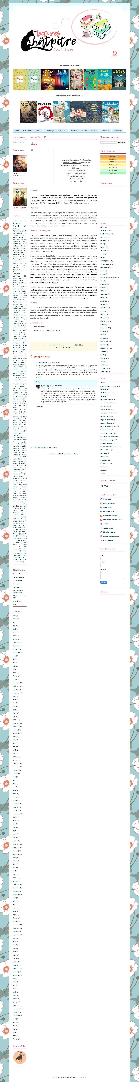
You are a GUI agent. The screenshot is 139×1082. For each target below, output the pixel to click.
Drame (102, 271)
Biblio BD (38, 131)
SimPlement (113, 165)
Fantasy (102, 288)
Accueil (17, 131)
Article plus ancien (51, 447)
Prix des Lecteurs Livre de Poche (18, 592)
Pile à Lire (84, 131)
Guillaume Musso (18, 364)
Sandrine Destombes (20, 517)
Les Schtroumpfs (105, 430)
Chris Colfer (18, 302)
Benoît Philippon (18, 278)
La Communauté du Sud (107, 413)
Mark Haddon (16, 448)
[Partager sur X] (78, 345)
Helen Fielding (20, 371)
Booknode (113, 159)
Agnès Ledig (17, 231)
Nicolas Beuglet (18, 476)
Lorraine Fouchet (18, 431)
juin (14, 622)
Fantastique (104, 284)
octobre (15, 649)
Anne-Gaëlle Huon (18, 254)
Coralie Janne (18, 321)
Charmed (103, 396)
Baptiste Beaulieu (18, 269)
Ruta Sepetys (20, 510)
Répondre (39, 377)
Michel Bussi (18, 465)
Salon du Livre (17, 601)
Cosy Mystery (104, 267)
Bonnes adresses (18, 574)
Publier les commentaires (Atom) (68, 454)
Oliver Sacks (23, 480)
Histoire (102, 291)
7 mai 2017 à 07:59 (54, 363)
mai (14, 626)
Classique (103, 251)
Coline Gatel (19, 317)
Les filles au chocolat (106, 443)
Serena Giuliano (18, 521)
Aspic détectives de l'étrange (109, 386)
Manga (102, 314)
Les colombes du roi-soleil (108, 436)
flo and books (107, 499)
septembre (16, 652)
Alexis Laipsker (18, 237)
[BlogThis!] (76, 345)
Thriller (102, 362)
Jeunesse (103, 301)
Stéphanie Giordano (21, 538)
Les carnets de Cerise (107, 433)
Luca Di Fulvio (18, 435)
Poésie (102, 335)
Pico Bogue (104, 460)
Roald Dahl (23, 508)
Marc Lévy (19, 442)
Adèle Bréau (17, 221)
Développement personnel (108, 277)
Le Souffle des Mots (109, 540)
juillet (14, 619)
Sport (102, 355)
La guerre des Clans (106, 420)
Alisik (102, 383)
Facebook (113, 167)
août (14, 616)
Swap (14, 604)
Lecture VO (103, 304)
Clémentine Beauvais (20, 315)
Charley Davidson (105, 393)
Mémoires (103, 318)
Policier (102, 331)
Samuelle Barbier (18, 514)
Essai (101, 281)
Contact (113, 173)
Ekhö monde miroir (106, 403)
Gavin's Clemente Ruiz (20, 358)
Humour (102, 298)
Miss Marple (104, 457)
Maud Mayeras (19, 459)
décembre (16, 642)
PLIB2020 (16, 584)
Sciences (103, 351)
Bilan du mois (62, 131)
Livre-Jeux (103, 311)
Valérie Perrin (23, 551)
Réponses (41, 382)
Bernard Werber (18, 282)
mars (14, 632)
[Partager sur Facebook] (80, 345)
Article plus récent (35, 447)
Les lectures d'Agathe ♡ (110, 516)
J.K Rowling (16, 377)
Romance (103, 345)
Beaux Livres (104, 237)
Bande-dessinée (67, 348)
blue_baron (70, 1077)
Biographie (103, 240)
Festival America (18, 581)
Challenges (94, 131)
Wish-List (74, 131)
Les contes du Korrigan (107, 440)
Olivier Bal (16, 485)
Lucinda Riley (18, 437)
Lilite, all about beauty (109, 532)
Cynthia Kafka (17, 324)
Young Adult (104, 372)
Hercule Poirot (104, 406)
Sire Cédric (16, 523)
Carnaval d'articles (18, 577)
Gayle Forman (19, 360)
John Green (16, 388)
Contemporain (104, 261)
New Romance (104, 321)
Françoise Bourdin (18, 354)
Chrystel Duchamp (18, 306)
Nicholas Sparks (18, 474)
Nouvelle (103, 325)
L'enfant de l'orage (106, 410)
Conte (102, 257)
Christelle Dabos (18, 304)
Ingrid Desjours (18, 373)
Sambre (102, 467)
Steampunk (103, 358)
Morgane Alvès (18, 467)
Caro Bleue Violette (42, 363)
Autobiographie (105, 230)
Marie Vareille (18, 444)
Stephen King (23, 536)
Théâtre (102, 365)
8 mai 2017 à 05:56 (56, 386)
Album (102, 227)
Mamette (103, 453)
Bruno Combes (17, 287)
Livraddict (113, 156)
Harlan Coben (20, 369)
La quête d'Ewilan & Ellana (108, 426)
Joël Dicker (23, 394)
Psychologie (104, 341)
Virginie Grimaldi (20, 560)
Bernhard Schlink (18, 284)
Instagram (113, 170)
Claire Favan (17, 308)
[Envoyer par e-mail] (74, 345)
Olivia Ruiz (20, 482)
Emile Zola (23, 338)
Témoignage (104, 368)
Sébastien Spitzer (21, 540)
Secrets (102, 470)
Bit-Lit (102, 244)
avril (14, 629)
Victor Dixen (18, 553)
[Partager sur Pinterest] (82, 345)
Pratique (103, 338)
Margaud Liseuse (108, 528)
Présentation (117, 131)
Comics (102, 254)
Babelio (113, 162)
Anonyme (15, 256)
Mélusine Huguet (18, 472)
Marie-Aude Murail (19, 446)
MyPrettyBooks (107, 507)
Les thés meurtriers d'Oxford (109, 447)
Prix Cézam (16, 587)
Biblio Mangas (50, 131)
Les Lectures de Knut (109, 511)
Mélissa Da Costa (18, 470)
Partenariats (105, 131)
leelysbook (106, 524)
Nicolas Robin (17, 478)
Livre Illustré (104, 308)
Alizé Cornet (16, 239)
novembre (16, 646)
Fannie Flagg (20, 341)
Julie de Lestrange (21, 397)
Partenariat (103, 328)
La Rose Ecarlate (105, 416)
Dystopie (103, 274)
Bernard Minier (18, 280)
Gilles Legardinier (18, 362)
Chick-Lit (103, 247)
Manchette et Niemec (20, 439)
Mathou (24, 457)
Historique (103, 294)
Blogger (83, 1077)
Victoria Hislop (22, 555)
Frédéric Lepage (18, 356)
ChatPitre (44, 386)
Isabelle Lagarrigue (18, 375)
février (15, 636)
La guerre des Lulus (106, 423)
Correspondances (106, 264)
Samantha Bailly (18, 512)
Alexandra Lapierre (18, 235)
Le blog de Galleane (109, 503)
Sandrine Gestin (20, 519)
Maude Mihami (18, 461)
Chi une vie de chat (106, 399)
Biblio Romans (27, 131)
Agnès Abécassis (18, 229)
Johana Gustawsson (19, 386)
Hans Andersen (18, 366)
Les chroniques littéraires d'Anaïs (113, 520)
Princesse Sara (104, 463)
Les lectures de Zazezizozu (111, 536)
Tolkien (18, 542)
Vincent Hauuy (19, 557)
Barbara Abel (17, 271)
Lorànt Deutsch (18, 433)
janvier (15, 639)
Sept (101, 473)
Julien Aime (18, 399)
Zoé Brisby (20, 562)
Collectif (16, 319)
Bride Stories (104, 389)
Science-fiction (104, 348)
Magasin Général (105, 450)
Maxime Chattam (18, 463)
